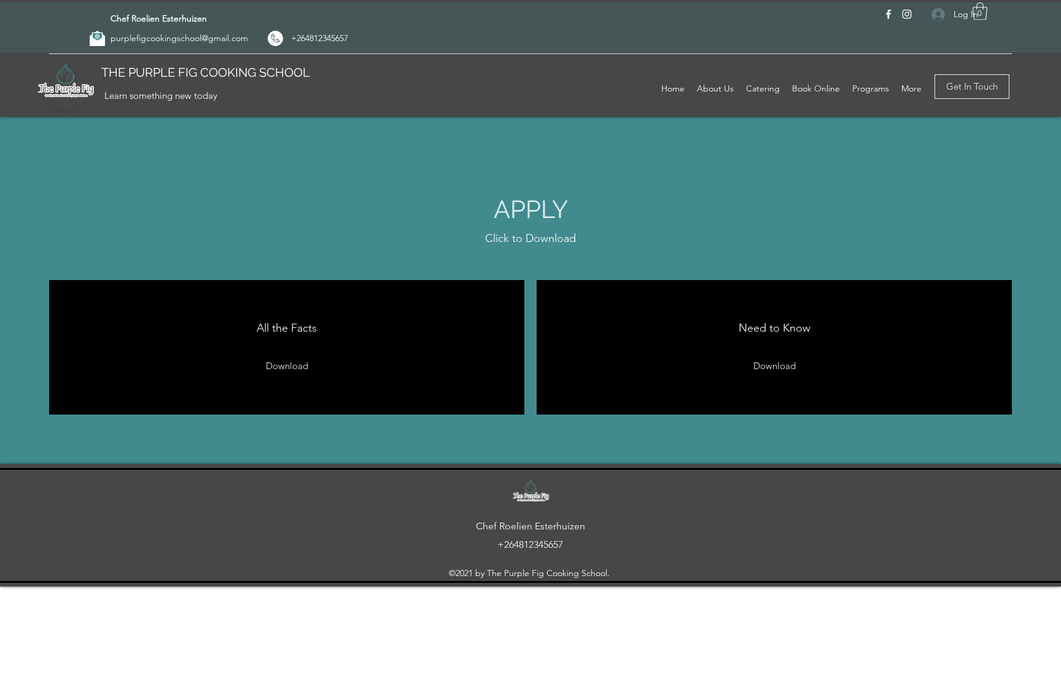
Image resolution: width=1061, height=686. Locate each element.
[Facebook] (888, 14)
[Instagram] (907, 14)
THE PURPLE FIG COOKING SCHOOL (205, 72)
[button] (980, 11)
